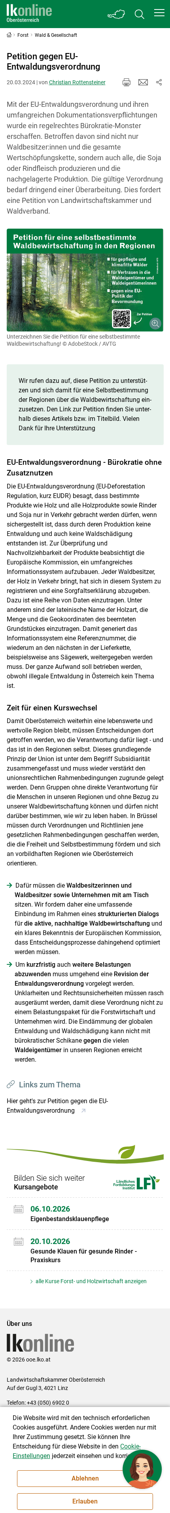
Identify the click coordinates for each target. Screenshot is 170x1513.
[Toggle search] (139, 14)
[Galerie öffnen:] (85, 280)
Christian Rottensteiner (77, 82)
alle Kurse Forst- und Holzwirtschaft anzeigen (90, 1281)
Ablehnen (85, 1478)
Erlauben (85, 1501)
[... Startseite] (29, 14)
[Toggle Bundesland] (116, 14)
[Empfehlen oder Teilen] (159, 82)
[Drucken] (126, 82)
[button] (159, 12)
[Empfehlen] (143, 82)
